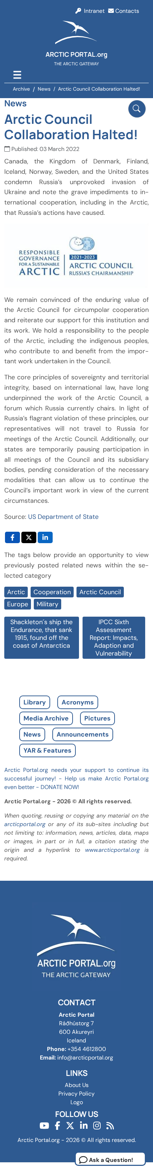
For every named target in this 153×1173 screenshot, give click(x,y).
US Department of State (63, 516)
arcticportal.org (25, 824)
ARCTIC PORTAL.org (76, 54)
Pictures (97, 718)
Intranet (93, 11)
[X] (70, 1125)
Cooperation (52, 592)
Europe (17, 604)
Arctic (16, 592)
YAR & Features (47, 750)
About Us (77, 1085)
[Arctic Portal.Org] (76, 34)
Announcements (83, 734)
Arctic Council (100, 592)
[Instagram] (97, 1125)
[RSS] (110, 1125)
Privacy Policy (76, 1093)
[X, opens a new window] (28, 537)
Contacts (126, 11)
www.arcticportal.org (112, 850)
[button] (137, 109)
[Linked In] (84, 1125)
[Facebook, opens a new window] (12, 537)
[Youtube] (44, 1125)
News (32, 734)
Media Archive (46, 718)
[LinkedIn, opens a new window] (45, 537)
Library (34, 702)
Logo (76, 1102)
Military (47, 604)
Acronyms (78, 702)
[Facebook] (57, 1125)
